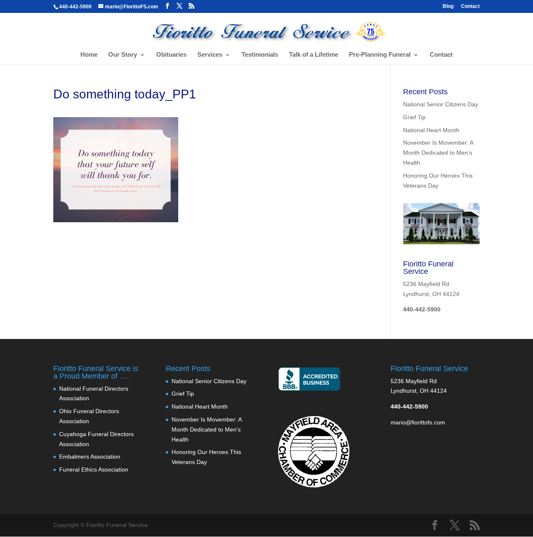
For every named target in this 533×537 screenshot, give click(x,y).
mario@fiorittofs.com (418, 422)
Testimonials (260, 55)
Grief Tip (414, 117)
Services (209, 55)
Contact (470, 6)
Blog (448, 6)
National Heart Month (431, 130)
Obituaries (171, 55)
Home (88, 55)
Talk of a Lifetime (313, 55)
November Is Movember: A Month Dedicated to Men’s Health (438, 152)
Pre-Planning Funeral (380, 55)
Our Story (122, 55)
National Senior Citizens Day (440, 104)
